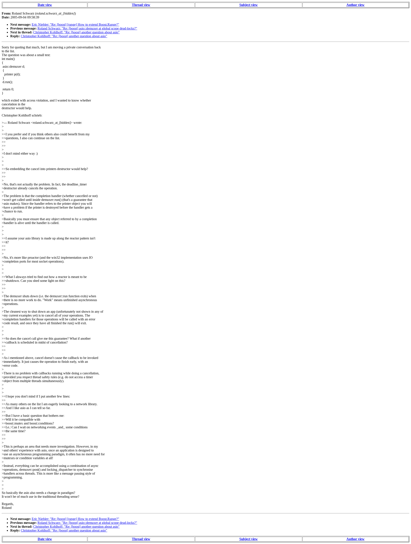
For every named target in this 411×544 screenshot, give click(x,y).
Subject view (248, 5)
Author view (355, 5)
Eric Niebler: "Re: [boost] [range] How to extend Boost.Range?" (75, 24)
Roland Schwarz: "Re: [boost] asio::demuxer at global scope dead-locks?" (87, 28)
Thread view (141, 5)
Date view (45, 5)
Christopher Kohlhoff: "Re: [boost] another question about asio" (76, 32)
